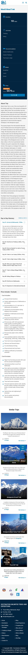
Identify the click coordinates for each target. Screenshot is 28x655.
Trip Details (21, 440)
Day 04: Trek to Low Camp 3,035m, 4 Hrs (13, 254)
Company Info (19, 625)
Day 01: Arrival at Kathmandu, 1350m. (12, 222)
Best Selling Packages (5, 626)
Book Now (13, 95)
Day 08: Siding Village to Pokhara (11, 276)
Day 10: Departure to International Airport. (13, 286)
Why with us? (19, 628)
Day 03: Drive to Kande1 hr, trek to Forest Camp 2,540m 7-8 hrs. (13, 248)
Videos (3, 633)
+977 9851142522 (7, 614)
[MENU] (23, 2)
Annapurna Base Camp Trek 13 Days (14, 532)
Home (3, 620)
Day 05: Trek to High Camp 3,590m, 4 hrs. (13, 259)
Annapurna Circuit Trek (14, 497)
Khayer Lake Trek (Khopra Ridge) (14, 428)
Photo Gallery (19, 630)
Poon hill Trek (14, 565)
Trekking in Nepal (6, 630)
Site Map (18, 638)
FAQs (3, 638)
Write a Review (20, 633)
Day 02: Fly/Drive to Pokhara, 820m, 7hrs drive (13, 242)
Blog (17, 620)
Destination (5, 623)
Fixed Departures (20, 623)
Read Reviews (5, 635)
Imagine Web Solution (21, 652)
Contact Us (5, 640)
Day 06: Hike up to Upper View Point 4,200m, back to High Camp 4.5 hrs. (12, 264)
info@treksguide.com (8, 616)
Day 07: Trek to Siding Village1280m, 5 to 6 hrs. (13, 270)
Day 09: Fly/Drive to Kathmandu (11, 281)
